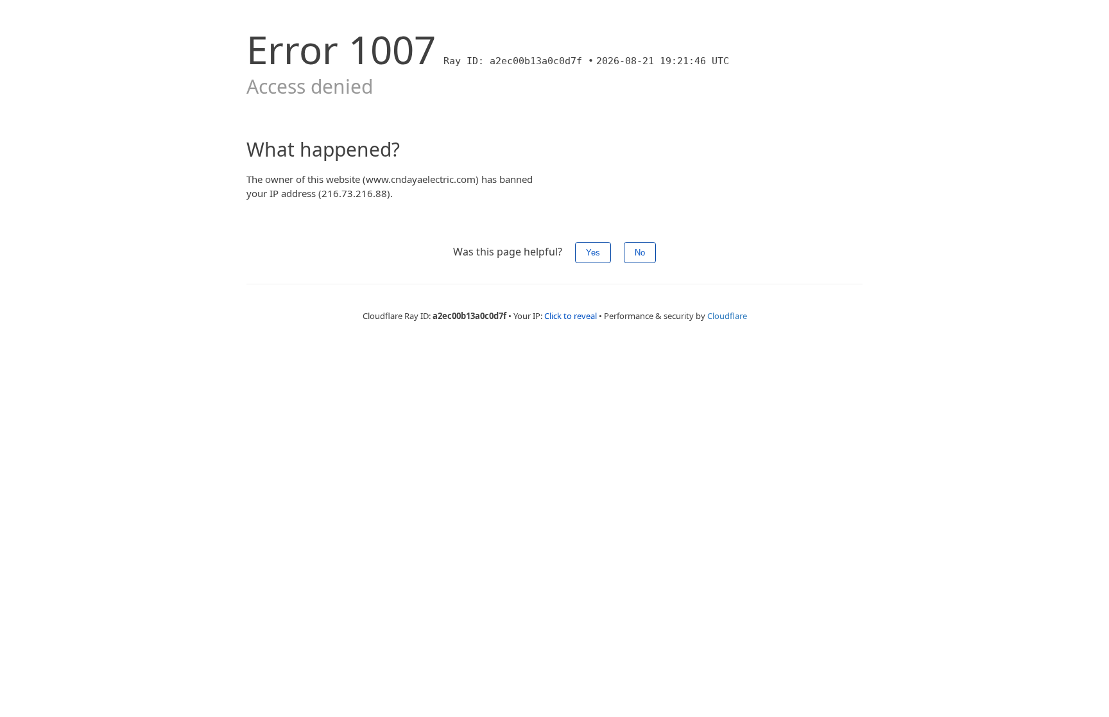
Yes (593, 252)
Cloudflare (727, 316)
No (640, 252)
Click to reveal (570, 316)
